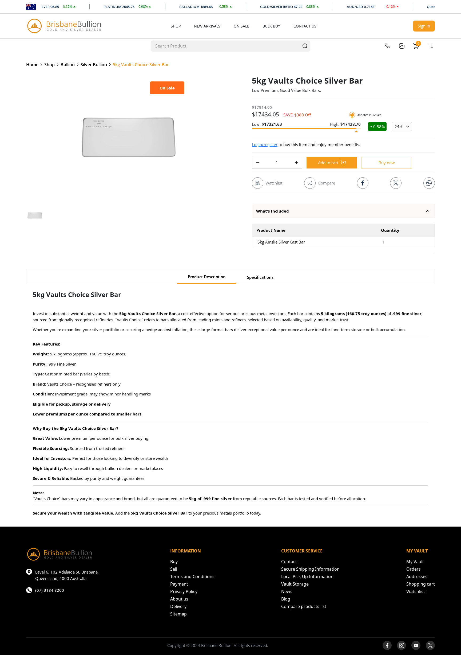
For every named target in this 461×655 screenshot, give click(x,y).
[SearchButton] (305, 45)
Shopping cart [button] (420, 584)
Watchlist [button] (415, 591)
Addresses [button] (416, 576)
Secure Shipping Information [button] (310, 569)
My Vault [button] (415, 561)
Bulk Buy (271, 26)
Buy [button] (174, 561)
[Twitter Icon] (396, 183)
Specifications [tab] (260, 277)
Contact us (304, 26)
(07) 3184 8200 (49, 590)
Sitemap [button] (178, 614)
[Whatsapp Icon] (429, 183)
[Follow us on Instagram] (401, 645)
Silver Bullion (94, 65)
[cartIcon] (415, 45)
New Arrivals (207, 26)
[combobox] (225, 45)
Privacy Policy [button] (183, 591)
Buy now (387, 162)
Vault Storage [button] (295, 584)
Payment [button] (179, 584)
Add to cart (328, 162)
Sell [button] (173, 569)
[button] (343, 211)
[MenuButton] (430, 45)
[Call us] (387, 45)
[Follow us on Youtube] (415, 645)
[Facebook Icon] (362, 183)
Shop (176, 26)
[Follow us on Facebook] (387, 645)
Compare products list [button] (303, 606)
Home (32, 65)
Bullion (68, 65)
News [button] (286, 591)
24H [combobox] (398, 126)
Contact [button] (289, 561)
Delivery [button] (178, 606)
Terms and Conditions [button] (192, 576)
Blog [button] (285, 599)
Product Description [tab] (207, 276)
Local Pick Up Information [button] (307, 576)
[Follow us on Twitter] (430, 645)
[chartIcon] (401, 45)
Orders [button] (413, 569)
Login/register (264, 144)
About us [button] (179, 599)
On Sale (241, 26)
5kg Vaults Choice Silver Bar (141, 65)
